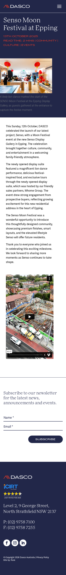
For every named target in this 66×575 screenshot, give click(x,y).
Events (28, 45)
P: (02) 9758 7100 (19, 522)
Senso (19, 135)
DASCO (43, 126)
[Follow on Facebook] (6, 542)
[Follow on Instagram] (15, 542)
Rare (13, 560)
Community (46, 40)
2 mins (28, 40)
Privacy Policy (42, 557)
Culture (11, 45)
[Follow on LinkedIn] (23, 542)
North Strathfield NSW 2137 (29, 512)
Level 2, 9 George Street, (26, 506)
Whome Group (33, 190)
